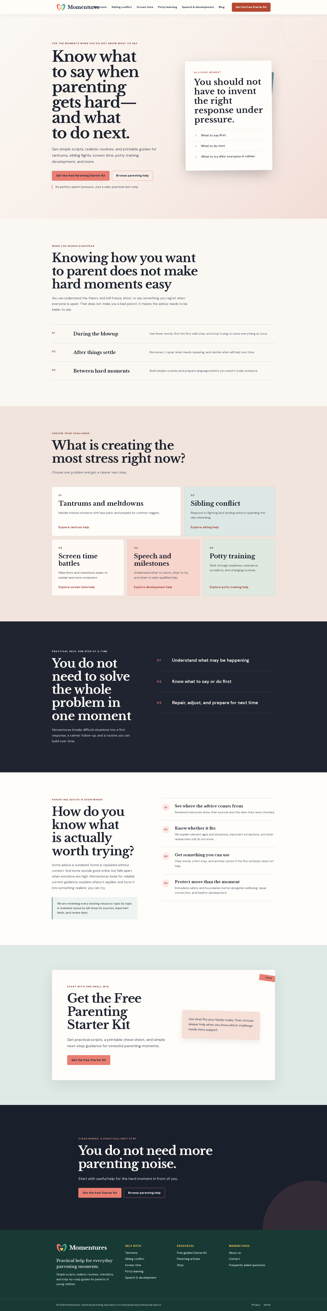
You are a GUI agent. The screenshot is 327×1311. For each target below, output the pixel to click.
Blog (222, 7)
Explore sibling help (205, 527)
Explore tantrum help (73, 527)
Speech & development (198, 7)
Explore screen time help (76, 587)
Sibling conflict (121, 7)
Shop (180, 1265)
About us (235, 1253)
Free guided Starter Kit (192, 1253)
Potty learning (167, 7)
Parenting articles (188, 1259)
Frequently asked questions (247, 1265)
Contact (234, 1259)
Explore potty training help (229, 587)
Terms (267, 1304)
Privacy (256, 1304)
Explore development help (153, 587)
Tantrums (100, 7)
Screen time (145, 7)
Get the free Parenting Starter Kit (80, 175)
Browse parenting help (132, 175)
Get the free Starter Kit (251, 7)
